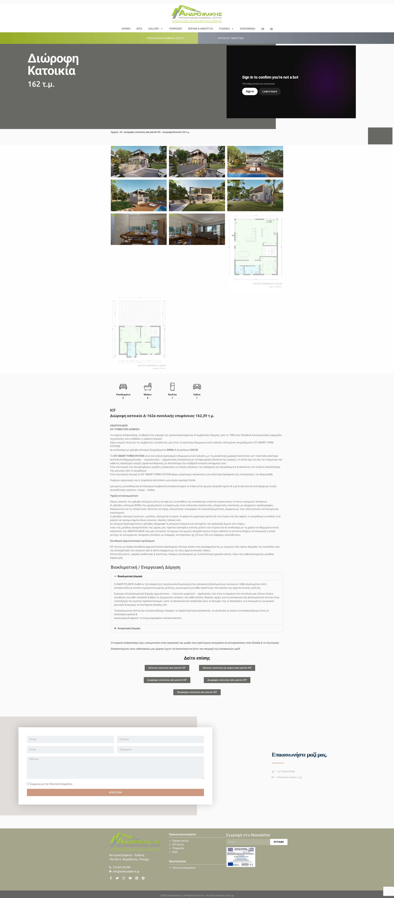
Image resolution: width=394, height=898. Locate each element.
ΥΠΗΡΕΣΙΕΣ (175, 28)
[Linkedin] (136, 878)
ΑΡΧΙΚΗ (126, 28)
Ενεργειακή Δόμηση (129, 628)
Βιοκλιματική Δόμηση (130, 576)
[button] (167, 38)
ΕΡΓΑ (139, 28)
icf (121, 132)
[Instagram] (123, 878)
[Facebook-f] (110, 878)
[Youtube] (130, 878)
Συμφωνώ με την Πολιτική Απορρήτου (51, 784)
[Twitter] (117, 878)
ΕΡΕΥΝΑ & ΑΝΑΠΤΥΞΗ (200, 28)
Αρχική (114, 132)
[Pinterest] (143, 878)
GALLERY (153, 28)
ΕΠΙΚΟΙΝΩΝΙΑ (247, 28)
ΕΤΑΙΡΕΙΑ (224, 28)
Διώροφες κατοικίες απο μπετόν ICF (142, 132)
